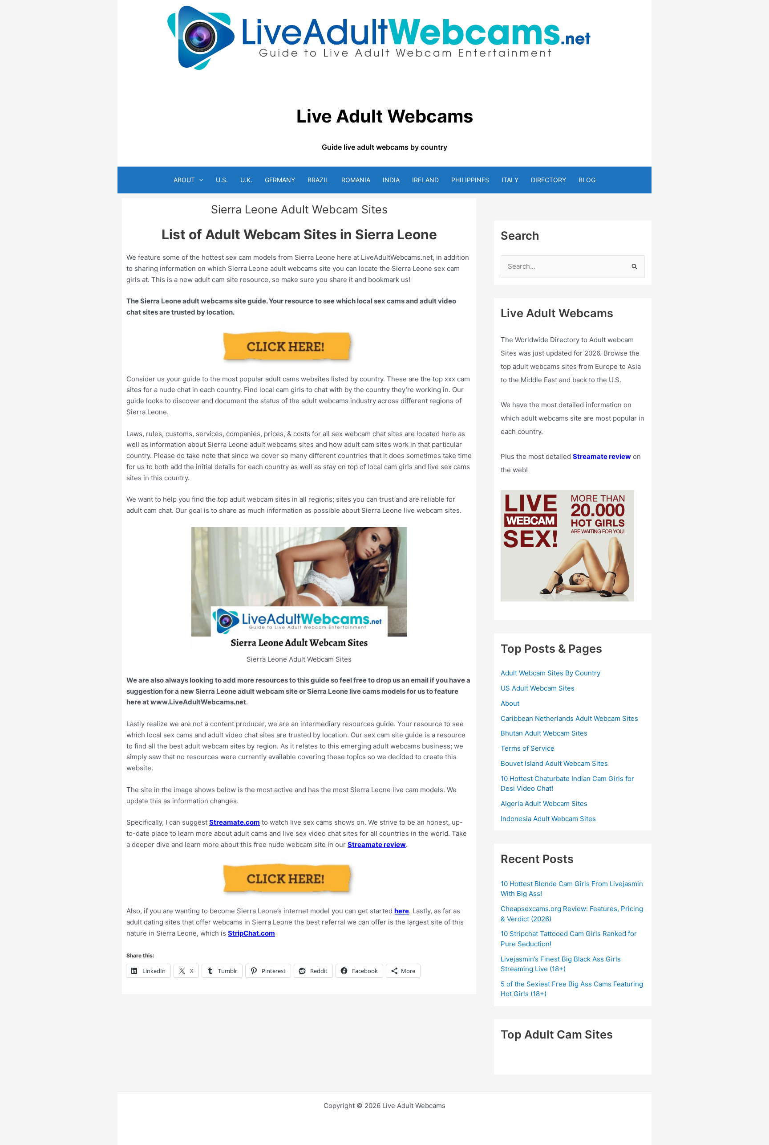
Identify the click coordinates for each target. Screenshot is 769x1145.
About (184, 180)
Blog (587, 180)
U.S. (222, 180)
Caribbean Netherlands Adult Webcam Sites (569, 718)
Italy (510, 180)
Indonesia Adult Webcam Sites (548, 818)
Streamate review (377, 844)
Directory (548, 180)
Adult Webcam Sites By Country (550, 673)
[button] (199, 180)
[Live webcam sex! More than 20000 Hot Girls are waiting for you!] (567, 545)
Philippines (470, 180)
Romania (355, 180)
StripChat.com (251, 933)
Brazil (318, 180)
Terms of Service (527, 748)
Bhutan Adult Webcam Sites (544, 733)
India (391, 180)
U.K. (246, 180)
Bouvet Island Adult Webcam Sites (554, 763)
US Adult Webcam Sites (538, 688)
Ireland (425, 180)
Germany (280, 180)
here (401, 911)
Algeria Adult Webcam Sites (544, 803)
